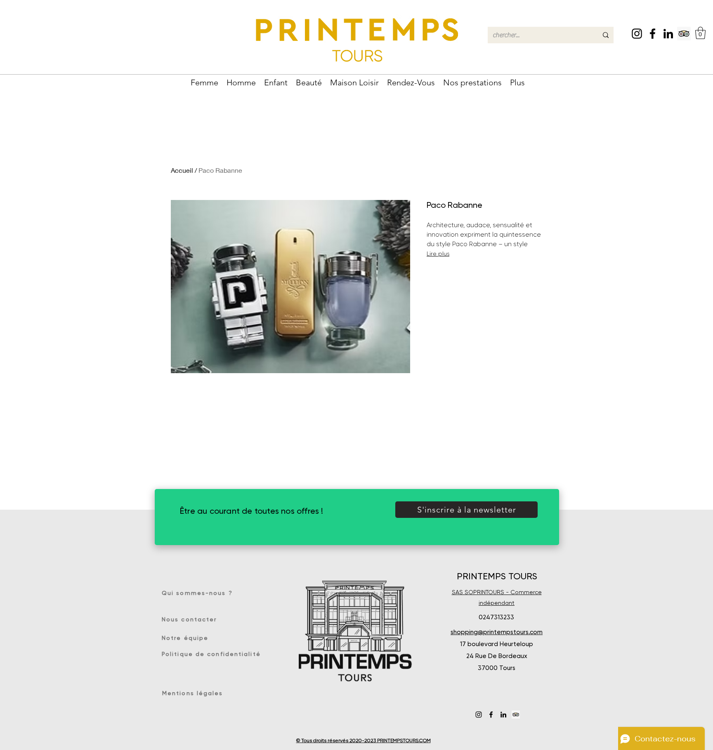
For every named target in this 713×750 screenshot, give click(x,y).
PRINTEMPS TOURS (497, 576)
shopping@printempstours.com (497, 632)
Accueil (182, 170)
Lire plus (438, 253)
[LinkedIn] (668, 33)
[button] (700, 33)
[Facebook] (652, 33)
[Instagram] (637, 33)
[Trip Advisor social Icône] (684, 33)
